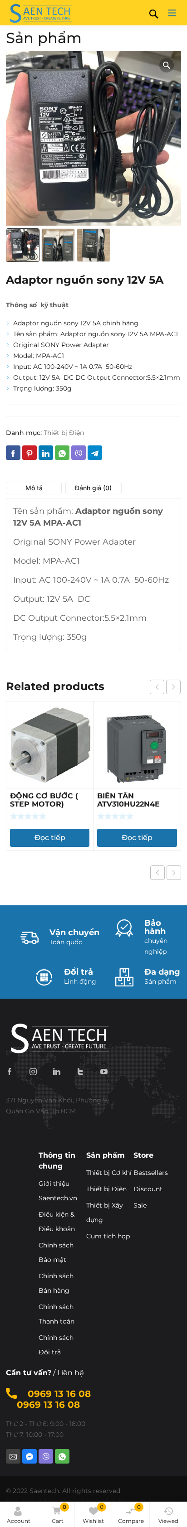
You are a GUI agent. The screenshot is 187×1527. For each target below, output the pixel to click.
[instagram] (33, 1071)
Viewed (168, 1520)
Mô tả (34, 488)
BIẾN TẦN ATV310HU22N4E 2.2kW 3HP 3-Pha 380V (129, 808)
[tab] (34, 488)
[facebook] (9, 1071)
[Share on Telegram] (95, 452)
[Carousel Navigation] (165, 687)
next (173, 687)
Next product (174, 872)
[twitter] (80, 1071)
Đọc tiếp (49, 837)
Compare (131, 1513)
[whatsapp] (62, 1456)
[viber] (46, 1456)
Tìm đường (23, 1129)
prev (157, 687)
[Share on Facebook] (13, 452)
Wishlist (93, 1513)
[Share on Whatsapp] (62, 452)
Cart (59, 1513)
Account (18, 1520)
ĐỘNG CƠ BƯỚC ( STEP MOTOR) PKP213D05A (44, 804)
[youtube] (104, 1071)
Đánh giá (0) (93, 488)
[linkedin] (56, 1071)
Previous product (157, 872)
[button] (166, 65)
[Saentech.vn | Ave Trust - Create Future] (40, 12)
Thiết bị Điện (64, 433)
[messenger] (29, 1456)
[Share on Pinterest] (29, 452)
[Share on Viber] (78, 452)
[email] (13, 1456)
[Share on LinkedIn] (46, 452)
